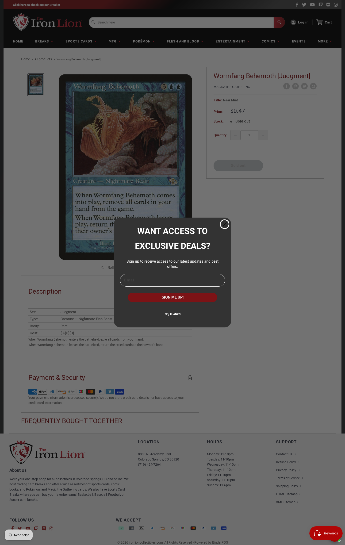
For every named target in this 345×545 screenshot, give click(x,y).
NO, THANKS (172, 314)
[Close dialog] (224, 224)
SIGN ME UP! (173, 297)
